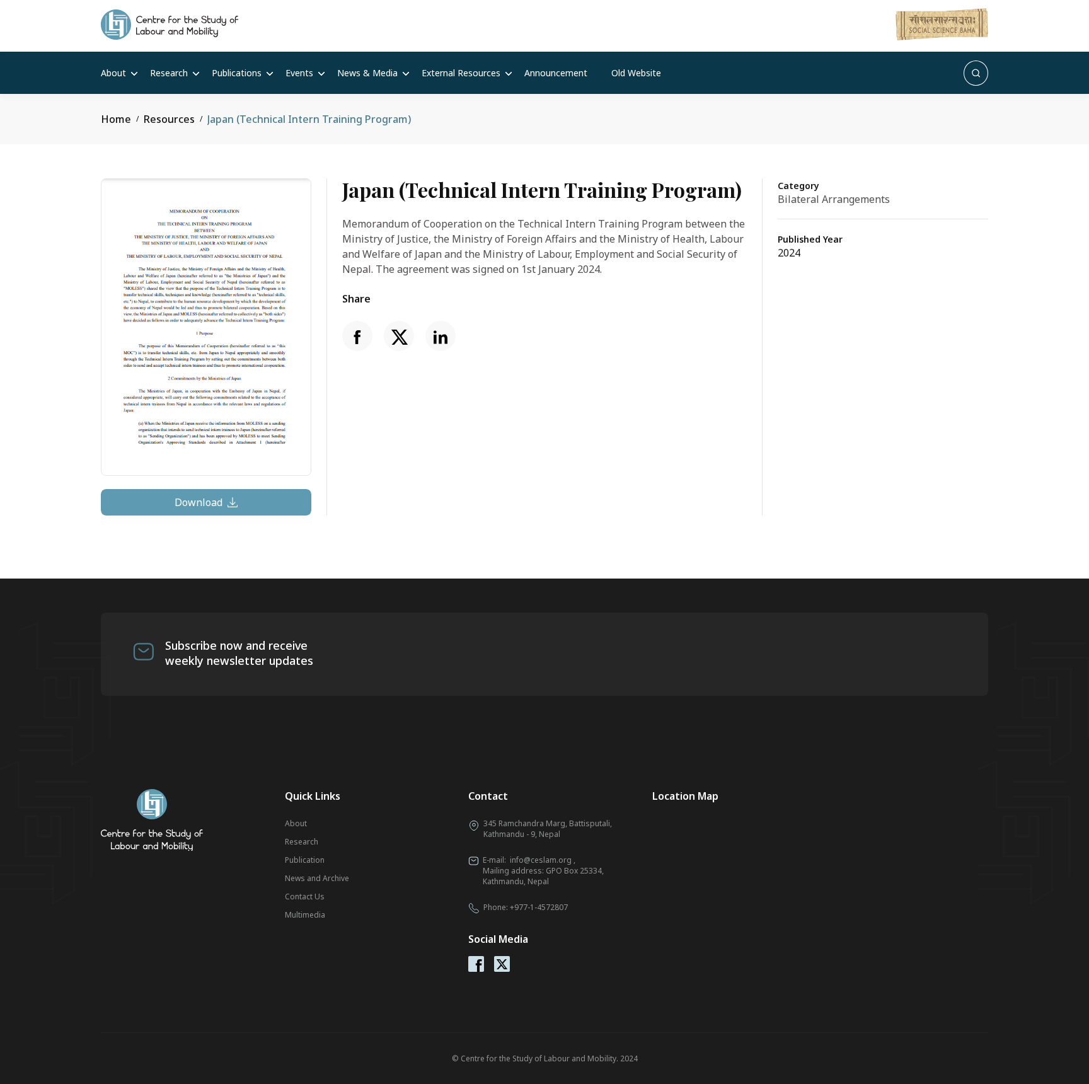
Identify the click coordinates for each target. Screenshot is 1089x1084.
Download (198, 502)
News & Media (367, 73)
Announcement (555, 73)
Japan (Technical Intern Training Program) (309, 119)
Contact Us (305, 896)
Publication (305, 860)
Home (116, 119)
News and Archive (317, 878)
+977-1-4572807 (539, 907)
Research (169, 73)
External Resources (461, 73)
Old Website (636, 73)
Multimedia (305, 914)
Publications (237, 73)
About (113, 73)
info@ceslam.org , (542, 860)
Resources (169, 119)
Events (299, 73)
